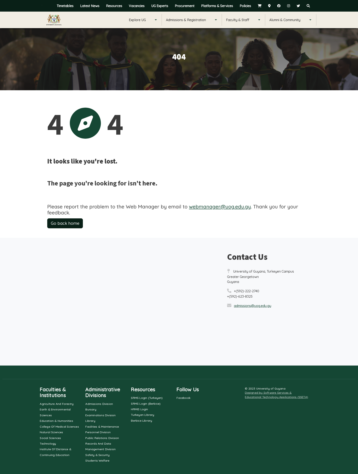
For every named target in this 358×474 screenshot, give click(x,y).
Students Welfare (97, 460)
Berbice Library (141, 420)
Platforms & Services (217, 6)
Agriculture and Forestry (57, 403)
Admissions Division (99, 403)
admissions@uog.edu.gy (252, 306)
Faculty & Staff (237, 20)
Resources (114, 6)
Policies (245, 6)
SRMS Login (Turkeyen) (147, 397)
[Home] (54, 20)
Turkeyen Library (142, 414)
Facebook (183, 397)
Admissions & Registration (186, 20)
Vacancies (137, 6)
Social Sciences (50, 438)
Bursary (90, 409)
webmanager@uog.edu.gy (220, 206)
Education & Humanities (56, 420)
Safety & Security (97, 455)
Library (90, 420)
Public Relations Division (102, 438)
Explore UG (137, 20)
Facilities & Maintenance (102, 426)
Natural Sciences (51, 432)
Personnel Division (98, 432)
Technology (48, 443)
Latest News (89, 6)
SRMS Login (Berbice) (146, 403)
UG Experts (159, 6)
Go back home (65, 223)
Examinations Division (100, 415)
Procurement (185, 6)
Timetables (65, 6)
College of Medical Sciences (59, 426)
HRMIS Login (139, 409)
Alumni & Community (284, 20)
